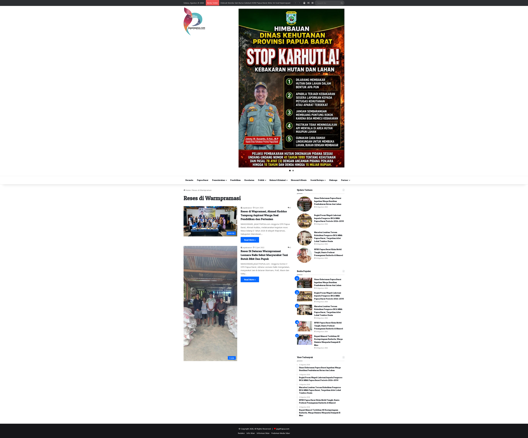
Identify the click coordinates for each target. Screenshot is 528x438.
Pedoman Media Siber (280, 433)
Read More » (250, 240)
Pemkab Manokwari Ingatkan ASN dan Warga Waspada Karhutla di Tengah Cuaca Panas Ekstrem (261, 3)
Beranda (189, 180)
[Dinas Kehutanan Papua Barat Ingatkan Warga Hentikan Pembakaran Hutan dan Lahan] (304, 204)
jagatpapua (247, 207)
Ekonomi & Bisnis (299, 180)
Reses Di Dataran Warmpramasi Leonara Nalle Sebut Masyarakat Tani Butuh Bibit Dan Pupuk (264, 254)
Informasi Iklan (263, 433)
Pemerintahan (218, 180)
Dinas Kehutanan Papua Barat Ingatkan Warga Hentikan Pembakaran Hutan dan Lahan (327, 201)
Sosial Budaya (317, 180)
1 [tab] (290, 170)
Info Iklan (251, 433)
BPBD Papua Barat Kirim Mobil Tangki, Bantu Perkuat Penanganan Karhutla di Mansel (328, 252)
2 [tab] (293, 170)
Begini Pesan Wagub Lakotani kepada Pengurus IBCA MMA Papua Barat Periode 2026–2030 (329, 218)
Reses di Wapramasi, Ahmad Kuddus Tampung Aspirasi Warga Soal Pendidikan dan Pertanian (264, 215)
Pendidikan (235, 180)
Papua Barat (202, 180)
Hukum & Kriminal (278, 180)
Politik (261, 180)
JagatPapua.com (282, 429)
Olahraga (333, 180)
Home (188, 190)
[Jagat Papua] (194, 21)
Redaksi (241, 433)
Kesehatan (249, 180)
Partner (344, 180)
